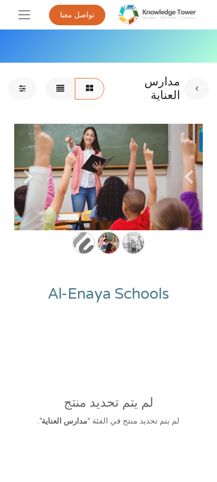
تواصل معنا (77, 15)
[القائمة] (60, 89)
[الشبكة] (89, 89)
